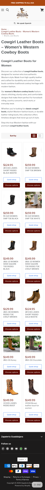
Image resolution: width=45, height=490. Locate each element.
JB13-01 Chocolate (33, 360)
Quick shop (11, 179)
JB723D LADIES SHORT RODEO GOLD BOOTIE (32, 314)
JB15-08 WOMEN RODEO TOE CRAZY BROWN (10, 314)
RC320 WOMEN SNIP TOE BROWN (33, 169)
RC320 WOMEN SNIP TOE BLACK (10, 217)
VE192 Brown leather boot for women (32, 405)
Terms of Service (22, 480)
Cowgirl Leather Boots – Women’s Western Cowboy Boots (20, 33)
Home (4, 29)
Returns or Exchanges (21, 477)
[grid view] (34, 136)
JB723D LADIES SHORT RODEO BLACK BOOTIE (10, 170)
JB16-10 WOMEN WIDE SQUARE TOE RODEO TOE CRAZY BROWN (32, 265)
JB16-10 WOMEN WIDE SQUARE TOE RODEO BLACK (10, 265)
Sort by (13, 136)
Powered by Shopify (22, 486)
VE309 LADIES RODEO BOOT (10, 404)
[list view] (40, 136)
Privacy (36, 477)
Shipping (7, 477)
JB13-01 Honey (9, 360)
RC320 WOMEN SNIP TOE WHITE (32, 217)
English (21, 459)
